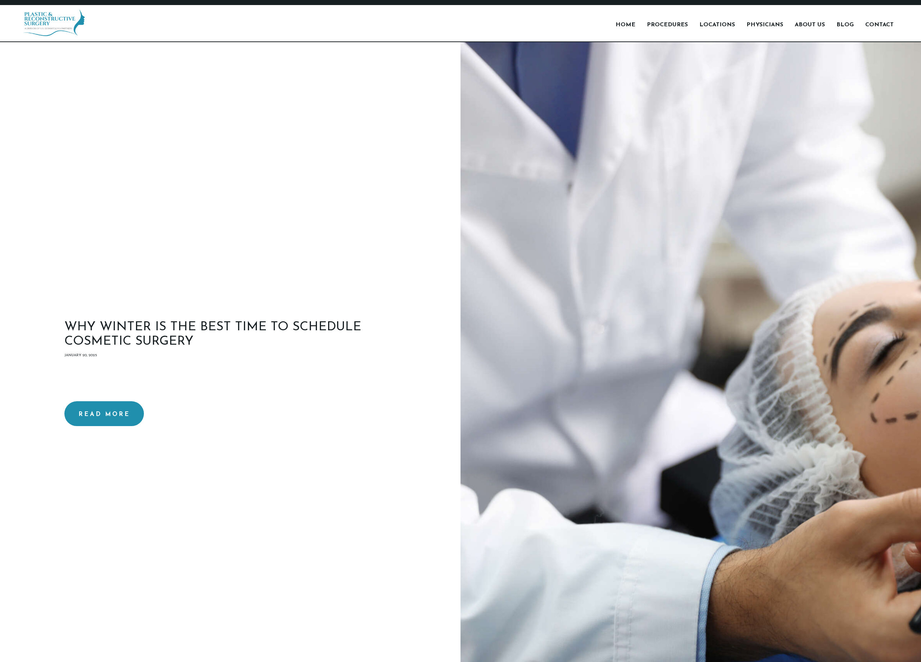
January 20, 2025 (80, 355)
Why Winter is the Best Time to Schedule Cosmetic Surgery (212, 334)
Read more (104, 414)
